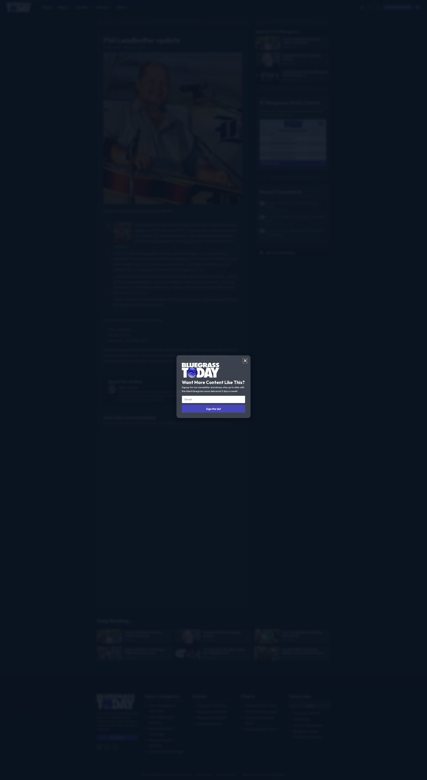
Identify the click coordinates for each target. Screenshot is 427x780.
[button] (245, 361)
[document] (213, 390)
